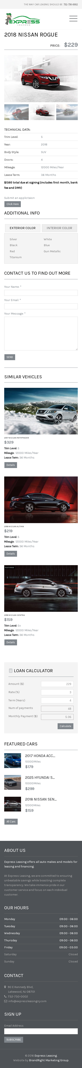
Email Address (14, 1025)
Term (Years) (16, 700)
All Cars (11, 821)
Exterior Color (23, 228)
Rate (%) (14, 692)
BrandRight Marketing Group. (49, 1060)
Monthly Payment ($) (23, 716)
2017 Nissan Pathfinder (16, 438)
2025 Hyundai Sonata (44, 777)
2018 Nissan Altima (14, 526)
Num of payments (20, 708)
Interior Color (59, 228)
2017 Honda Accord (42, 755)
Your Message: (15, 313)
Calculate (65, 726)
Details (11, 465)
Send (10, 357)
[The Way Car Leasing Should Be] (22, 19)
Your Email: (12, 300)
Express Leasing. (45, 1055)
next (73, 79)
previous (8, 79)
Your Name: (12, 287)
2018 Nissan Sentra (14, 615)
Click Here (13, 204)
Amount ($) (16, 684)
